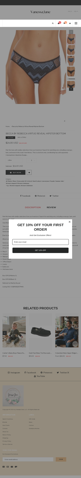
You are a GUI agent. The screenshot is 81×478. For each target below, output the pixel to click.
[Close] (69, 221)
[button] (53, 23)
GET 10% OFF (40, 250)
